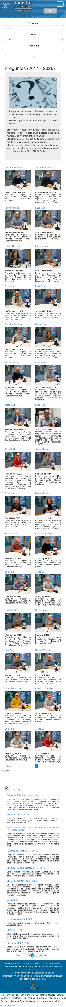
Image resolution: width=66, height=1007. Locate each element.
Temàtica (33, 22)
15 (36, 766)
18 (48, 766)
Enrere (9, 766)
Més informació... (8, 1005)
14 (32, 766)
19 (52, 766)
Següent (6, 771)
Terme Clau (33, 45)
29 (59, 766)
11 (20, 766)
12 (24, 766)
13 (28, 766)
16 (40, 766)
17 (44, 766)
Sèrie (33, 34)
